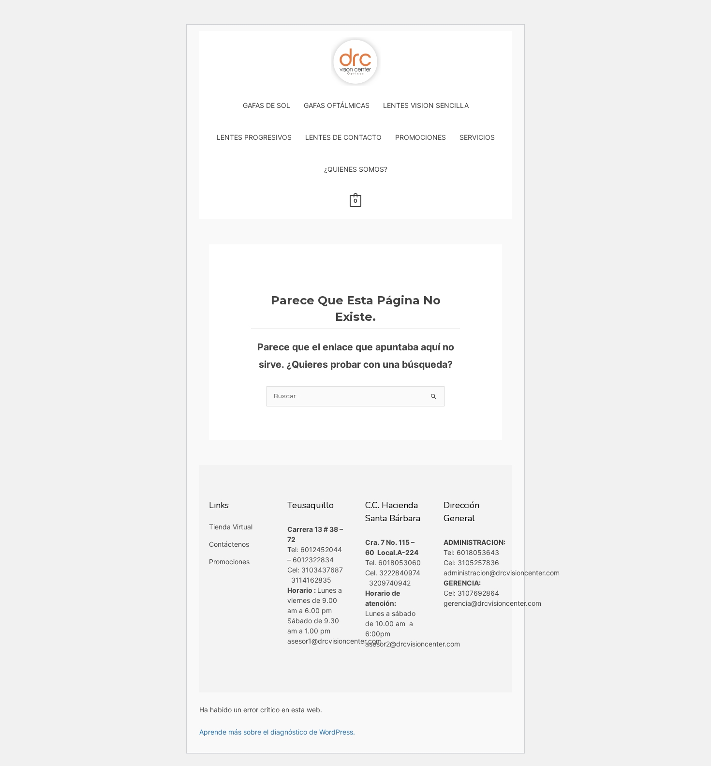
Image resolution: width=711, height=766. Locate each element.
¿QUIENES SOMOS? (355, 169)
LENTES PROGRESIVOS (254, 137)
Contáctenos (229, 544)
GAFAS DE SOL (266, 105)
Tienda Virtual (230, 527)
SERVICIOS (477, 137)
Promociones (229, 561)
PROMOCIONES (420, 137)
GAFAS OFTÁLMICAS (337, 105)
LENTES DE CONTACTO (343, 137)
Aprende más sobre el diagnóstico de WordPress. (277, 732)
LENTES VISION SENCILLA (426, 105)
